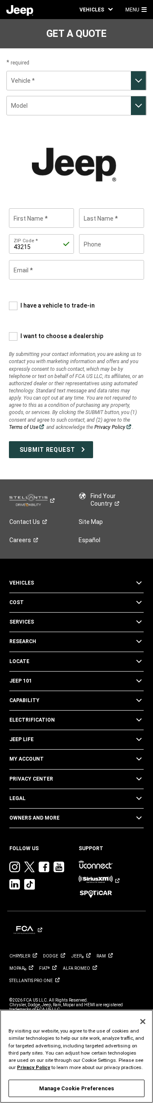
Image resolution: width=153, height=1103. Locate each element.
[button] (96, 9)
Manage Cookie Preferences (76, 1088)
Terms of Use (27, 427)
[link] (19, 10)
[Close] (142, 1021)
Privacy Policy (113, 427)
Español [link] (89, 540)
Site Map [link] (91, 521)
